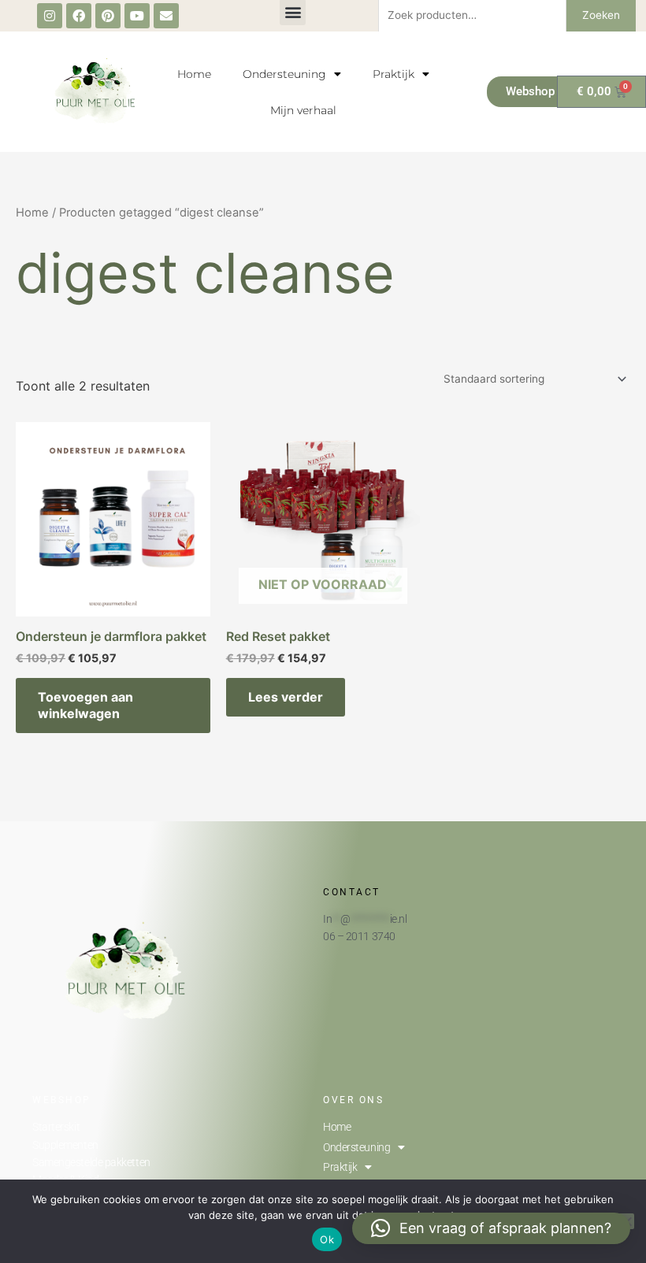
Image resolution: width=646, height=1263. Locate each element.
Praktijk (393, 74)
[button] (491, 1228)
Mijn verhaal (303, 110)
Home (194, 74)
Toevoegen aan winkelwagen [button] (85, 705)
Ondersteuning (284, 74)
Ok (327, 1239)
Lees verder (285, 697)
